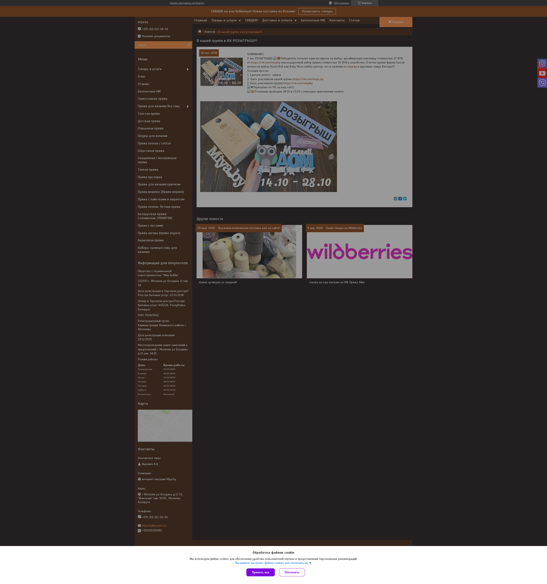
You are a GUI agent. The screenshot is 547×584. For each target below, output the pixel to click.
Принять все (260, 572)
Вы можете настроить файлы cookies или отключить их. (272, 563)
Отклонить (292, 572)
